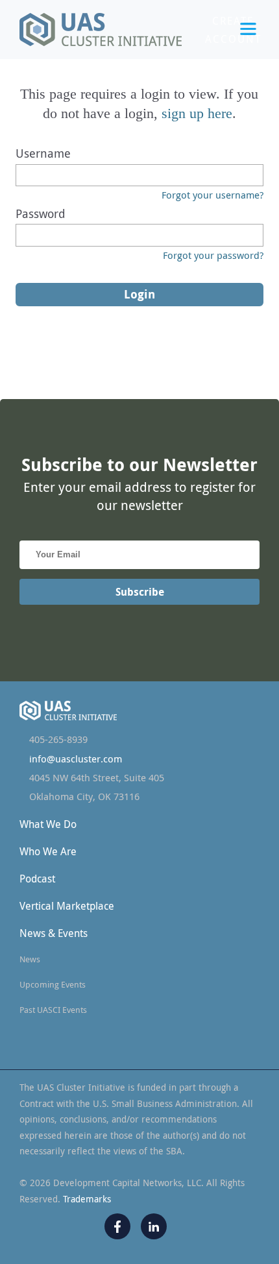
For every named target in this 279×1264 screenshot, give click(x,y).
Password (41, 213)
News (29, 959)
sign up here (197, 113)
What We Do (48, 824)
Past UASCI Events (53, 1009)
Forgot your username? (212, 194)
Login (233, 71)
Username (43, 153)
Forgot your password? (213, 255)
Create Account (233, 30)
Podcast (37, 878)
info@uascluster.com (75, 759)
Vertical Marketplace (66, 906)
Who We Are (48, 851)
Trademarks (87, 1199)
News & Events (53, 933)
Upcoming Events (52, 984)
